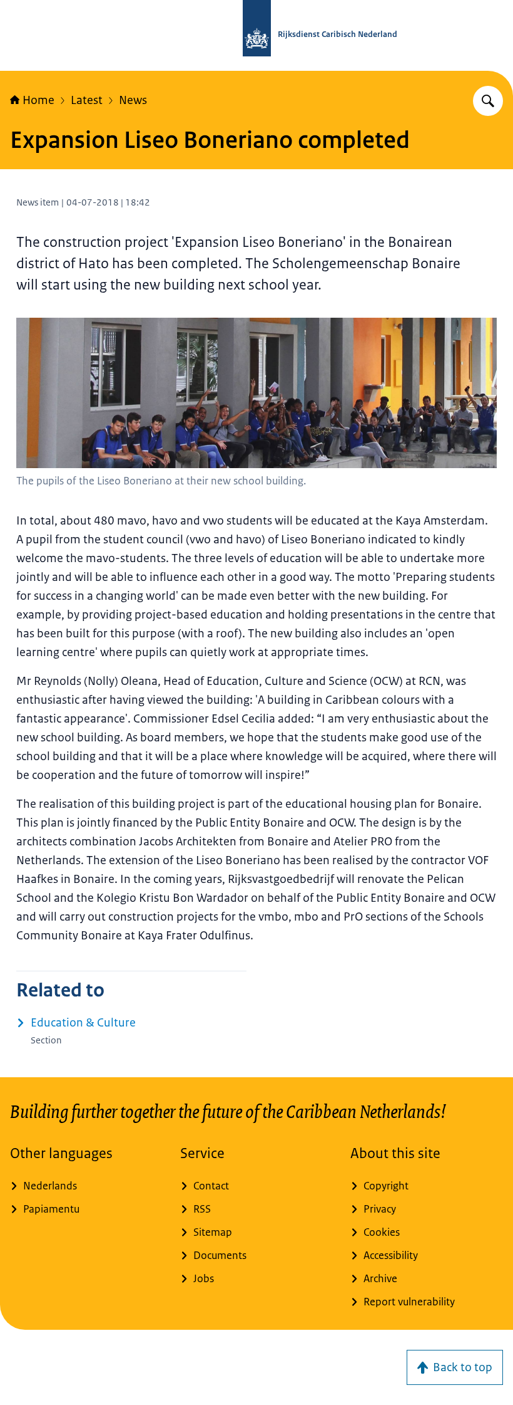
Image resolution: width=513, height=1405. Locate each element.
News (133, 100)
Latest (87, 100)
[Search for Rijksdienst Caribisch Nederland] (488, 101)
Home (38, 100)
